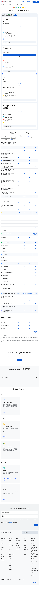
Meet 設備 (17, 545)
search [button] (23, 532)
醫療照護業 (10, 563)
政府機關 (10, 565)
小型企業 (10, 552)
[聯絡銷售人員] (29, 1)
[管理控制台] (22, 1)
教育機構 (10, 567)
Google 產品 (15, 579)
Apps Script (3, 560)
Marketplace (26, 549)
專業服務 (10, 560)
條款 (23, 579)
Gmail (2, 540)
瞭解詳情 (4, 412)
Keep (2, 558)
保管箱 (10, 543)
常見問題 (25, 545)
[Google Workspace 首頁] (6, 2)
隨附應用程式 (3, 538)
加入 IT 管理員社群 (34, 556)
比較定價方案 (18, 540)
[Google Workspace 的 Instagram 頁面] (8, 533)
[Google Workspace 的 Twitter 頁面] (1, 533)
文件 (1, 549)
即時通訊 (2, 543)
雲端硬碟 (2, 547)
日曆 (1, 545)
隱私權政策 (10, 522)
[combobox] (19, 516)
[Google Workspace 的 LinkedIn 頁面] (6, 533)
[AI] (13, 4)
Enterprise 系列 (11, 554)
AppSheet (17, 549)
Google (3, 579)
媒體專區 (32, 558)
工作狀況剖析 (11, 545)
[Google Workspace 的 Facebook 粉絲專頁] (10, 533)
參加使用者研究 (33, 575)
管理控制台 (10, 540)
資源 (24, 538)
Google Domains (33, 566)
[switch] (15, 15)
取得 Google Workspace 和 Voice (9, 478)
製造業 (10, 558)
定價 (17, 538)
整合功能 (25, 551)
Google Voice (18, 547)
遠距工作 (25, 540)
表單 (1, 554)
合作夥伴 (25, 547)
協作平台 (2, 556)
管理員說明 (33, 540)
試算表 (2, 551)
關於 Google (9, 579)
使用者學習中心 (33, 543)
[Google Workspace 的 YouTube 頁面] (3, 533)
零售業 (10, 556)
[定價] (17, 4)
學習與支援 (33, 538)
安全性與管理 (11, 538)
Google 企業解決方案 (34, 570)
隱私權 (20, 579)
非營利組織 (10, 569)
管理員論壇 (33, 545)
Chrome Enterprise (34, 568)
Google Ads (33, 572)
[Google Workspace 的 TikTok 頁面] (12, 533)
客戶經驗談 (25, 543)
